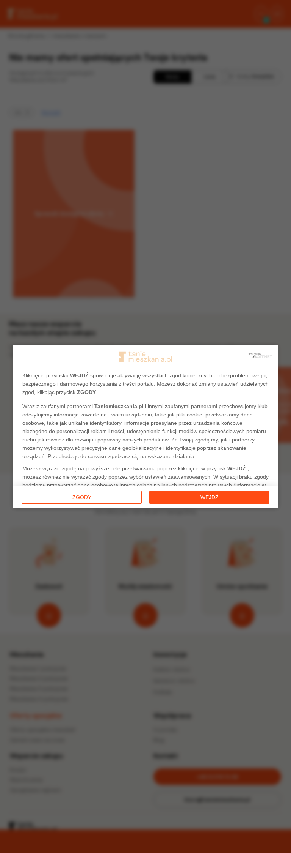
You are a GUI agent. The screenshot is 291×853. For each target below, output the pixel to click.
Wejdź (209, 497)
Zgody (81, 497)
